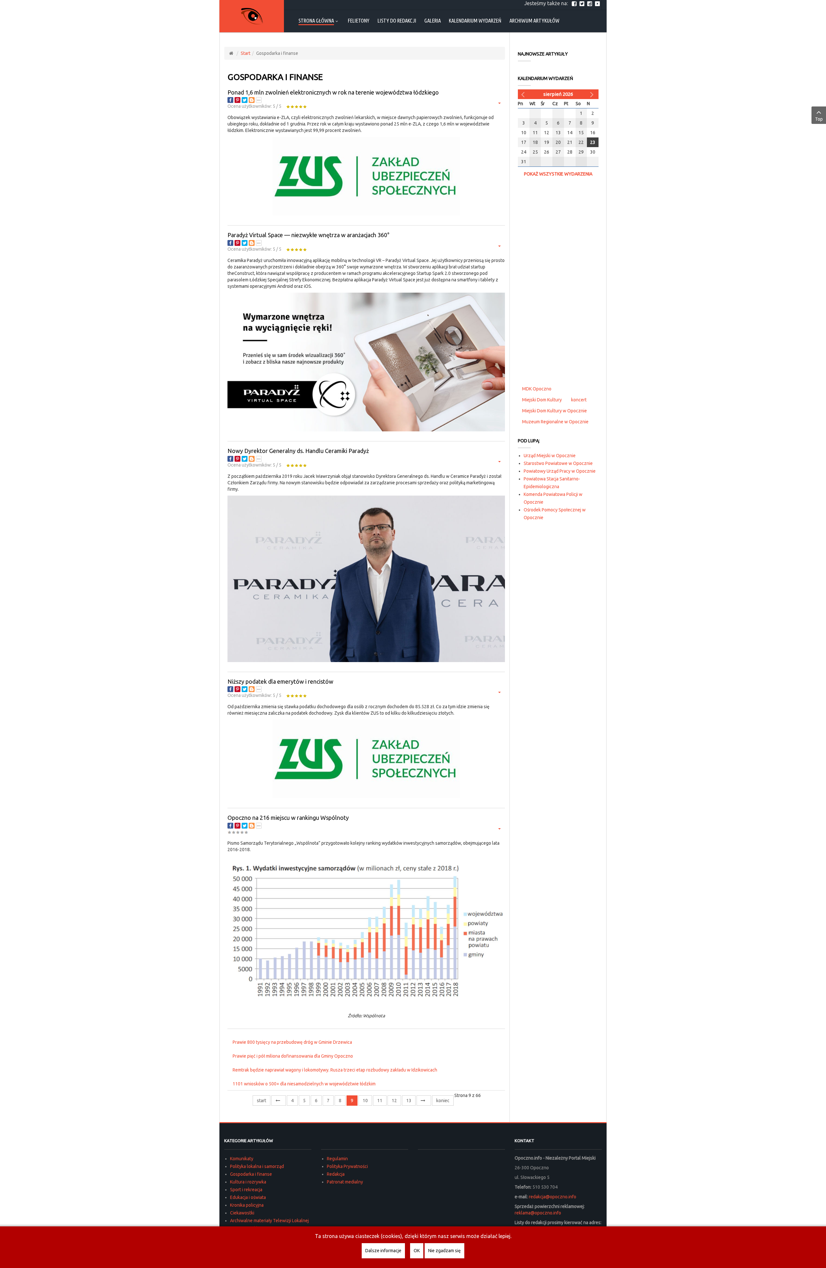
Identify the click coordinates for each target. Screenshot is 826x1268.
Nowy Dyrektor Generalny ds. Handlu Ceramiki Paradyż (298, 451)
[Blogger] (252, 100)
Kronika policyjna (247, 1205)
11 (379, 1100)
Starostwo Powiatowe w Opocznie (558, 463)
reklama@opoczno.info (538, 1212)
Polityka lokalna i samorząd (257, 1166)
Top (819, 119)
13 (408, 1100)
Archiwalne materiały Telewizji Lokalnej (269, 1220)
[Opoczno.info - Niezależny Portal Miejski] (252, 16)
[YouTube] (598, 3)
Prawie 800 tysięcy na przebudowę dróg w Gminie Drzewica (292, 1042)
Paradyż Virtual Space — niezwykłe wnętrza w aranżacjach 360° (308, 235)
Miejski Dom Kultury (542, 399)
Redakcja (336, 1174)
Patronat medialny (345, 1181)
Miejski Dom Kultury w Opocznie (554, 410)
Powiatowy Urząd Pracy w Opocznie (560, 471)
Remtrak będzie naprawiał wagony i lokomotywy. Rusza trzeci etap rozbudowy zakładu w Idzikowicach (335, 1069)
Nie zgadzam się (444, 1250)
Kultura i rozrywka (248, 1181)
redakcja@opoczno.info (552, 1196)
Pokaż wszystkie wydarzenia (558, 173)
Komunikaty (241, 1158)
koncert (579, 399)
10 (365, 1100)
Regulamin (337, 1158)
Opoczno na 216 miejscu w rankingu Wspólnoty (288, 817)
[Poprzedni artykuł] (278, 1100)
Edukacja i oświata (248, 1197)
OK (417, 1250)
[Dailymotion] (590, 3)
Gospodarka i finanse (251, 1174)
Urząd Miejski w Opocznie (550, 455)
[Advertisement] (558, 280)
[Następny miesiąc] (593, 94)
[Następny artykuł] (424, 1100)
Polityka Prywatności (347, 1166)
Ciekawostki (242, 1212)
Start (245, 53)
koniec (442, 1100)
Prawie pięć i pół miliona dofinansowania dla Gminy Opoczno (293, 1056)
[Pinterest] (237, 100)
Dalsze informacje (383, 1250)
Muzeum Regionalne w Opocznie (555, 421)
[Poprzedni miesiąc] (523, 94)
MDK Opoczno (536, 388)
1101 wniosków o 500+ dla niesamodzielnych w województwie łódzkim (304, 1083)
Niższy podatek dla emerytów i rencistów (280, 681)
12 (394, 1100)
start (261, 1100)
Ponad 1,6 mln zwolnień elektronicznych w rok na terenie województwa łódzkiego (333, 92)
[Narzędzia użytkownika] (498, 102)
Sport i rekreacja (246, 1189)
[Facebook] (575, 3)
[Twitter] (582, 3)
